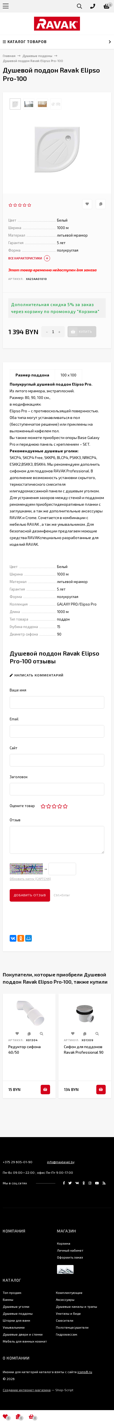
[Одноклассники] (20, 938)
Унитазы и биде (68, 1313)
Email (14, 719)
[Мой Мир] (28, 938)
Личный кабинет (70, 1250)
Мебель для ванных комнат (25, 1341)
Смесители (64, 1320)
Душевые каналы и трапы (76, 1306)
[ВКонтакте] (13, 938)
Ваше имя (18, 690)
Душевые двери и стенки (23, 1334)
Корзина (63, 1243)
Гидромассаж (66, 1334)
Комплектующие (69, 1292)
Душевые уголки (16, 1306)
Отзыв (15, 820)
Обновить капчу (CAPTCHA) (30, 878)
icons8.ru (84, 1372)
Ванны (8, 1299)
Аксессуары (65, 1299)
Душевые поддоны (18, 1313)
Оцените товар (22, 805)
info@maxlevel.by (60, 1162)
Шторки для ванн (16, 1320)
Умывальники (14, 1327)
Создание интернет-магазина (27, 1390)
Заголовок (19, 777)
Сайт (13, 748)
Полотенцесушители (72, 1327)
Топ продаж (12, 1292)
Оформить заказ (70, 1257)
